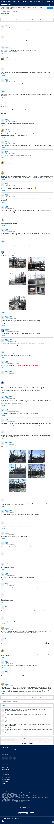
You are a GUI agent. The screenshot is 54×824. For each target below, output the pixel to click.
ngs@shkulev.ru (17, 799)
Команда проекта (6, 779)
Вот (2, 62)
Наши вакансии (5, 781)
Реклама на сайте (6, 777)
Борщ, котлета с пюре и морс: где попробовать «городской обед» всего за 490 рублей (25, 720)
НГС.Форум (3, 11)
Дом (23, 1)
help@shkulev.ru (11, 801)
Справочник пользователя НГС (9, 749)
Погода (19, 1)
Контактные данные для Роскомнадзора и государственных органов (16, 788)
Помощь (4, 783)
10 (37, 19)
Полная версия (5, 747)
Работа (9, 1)
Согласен (50, 8)
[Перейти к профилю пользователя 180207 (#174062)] (2, 58)
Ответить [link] (3, 42)
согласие (2, 8)
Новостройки (15, 11)
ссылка (45, 133)
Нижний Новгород (6, 769)
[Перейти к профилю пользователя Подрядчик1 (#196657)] (2, 252)
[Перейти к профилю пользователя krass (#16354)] (2, 220)
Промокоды (47, 1)
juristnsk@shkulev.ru (34, 800)
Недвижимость (4, 1)
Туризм (30, 1)
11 (40, 19)
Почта (26, 1)
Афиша (35, 1)
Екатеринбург (5, 767)
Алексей (2, 47)
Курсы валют (41, 1)
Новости (14, 1)
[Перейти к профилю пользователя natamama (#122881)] (2, 130)
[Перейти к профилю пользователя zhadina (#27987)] (2, 382)
